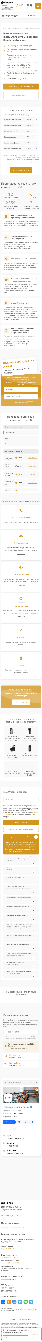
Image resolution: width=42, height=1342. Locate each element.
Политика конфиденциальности (21, 1319)
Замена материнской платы (12, 125)
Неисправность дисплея (9, 474)
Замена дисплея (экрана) (11, 143)
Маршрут (11, 1122)
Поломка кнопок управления (8, 466)
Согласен (35, 1334)
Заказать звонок (21, 702)
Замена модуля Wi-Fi (10, 131)
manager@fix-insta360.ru (11, 1263)
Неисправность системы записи (9, 483)
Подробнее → (32, 458)
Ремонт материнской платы (12, 119)
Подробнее (21, 554)
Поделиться (3, 1302)
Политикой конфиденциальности (26, 1038)
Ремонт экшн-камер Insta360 (12, 1228)
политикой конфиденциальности (24, 401)
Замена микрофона (10, 137)
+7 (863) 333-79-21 (24, 5)
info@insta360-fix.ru (9, 1257)
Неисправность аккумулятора (9, 458)
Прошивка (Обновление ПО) (12, 148)
